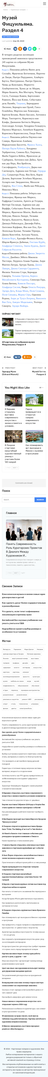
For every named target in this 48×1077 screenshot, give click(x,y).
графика (16, 663)
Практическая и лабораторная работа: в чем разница (24, 862)
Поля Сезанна (37, 291)
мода (29, 681)
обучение (35, 686)
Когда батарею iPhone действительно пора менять (23, 899)
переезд (14, 690)
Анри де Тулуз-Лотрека (23, 298)
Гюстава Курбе (37, 242)
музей (36, 681)
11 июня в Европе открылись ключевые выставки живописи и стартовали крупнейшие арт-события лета (23, 848)
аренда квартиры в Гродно (13, 654)
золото (16, 668)
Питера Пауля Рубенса (13, 148)
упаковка (34, 704)
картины (16, 672)
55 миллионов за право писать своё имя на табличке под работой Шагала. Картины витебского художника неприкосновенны (24, 1019)
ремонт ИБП (26, 699)
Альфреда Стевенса (12, 246)
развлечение (8, 695)
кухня (5, 681)
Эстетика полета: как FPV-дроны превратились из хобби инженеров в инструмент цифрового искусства (22, 778)
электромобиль (26, 708)
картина (6, 672)
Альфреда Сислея (11, 287)
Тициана (20, 103)
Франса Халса (34, 144)
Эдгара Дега (8, 291)
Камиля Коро (8, 238)
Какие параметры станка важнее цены (18, 841)
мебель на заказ (17, 681)
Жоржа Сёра (24, 294)
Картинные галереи (10, 37)
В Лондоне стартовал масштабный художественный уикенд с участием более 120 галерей (22, 877)
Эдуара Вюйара (20, 306)
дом (32, 663)
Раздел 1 (5, 70)
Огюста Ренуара (36, 287)
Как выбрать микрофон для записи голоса (19, 997)
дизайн (25, 663)
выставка (35, 658)
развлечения (22, 695)
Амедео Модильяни (22, 302)
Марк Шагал (29, 649)
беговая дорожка (34, 654)
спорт (5, 704)
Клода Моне (22, 291)
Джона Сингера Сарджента (25, 268)
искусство (37, 668)
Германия (17, 649)
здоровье (6, 668)
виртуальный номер (20, 658)
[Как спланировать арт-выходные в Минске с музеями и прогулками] (34, 436)
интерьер (26, 668)
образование (23, 686)
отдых (5, 690)
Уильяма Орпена (20, 276)
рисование (39, 699)
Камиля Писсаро (26, 283)
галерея (6, 663)
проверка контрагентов (30, 690)
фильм (5, 708)
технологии (23, 704)
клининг (26, 672)
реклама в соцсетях (11, 699)
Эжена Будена (31, 246)
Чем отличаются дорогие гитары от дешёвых (20, 800)
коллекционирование (11, 677)
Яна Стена (17, 186)
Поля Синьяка (9, 294)
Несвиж (40, 649)
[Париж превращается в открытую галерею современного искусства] (7, 333)
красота (26, 677)
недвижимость (9, 686)
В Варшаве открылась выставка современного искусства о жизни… (29, 322)
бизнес (6, 658)
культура (36, 677)
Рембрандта (24, 167)
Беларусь (6, 649)
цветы (13, 708)
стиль (13, 704)
